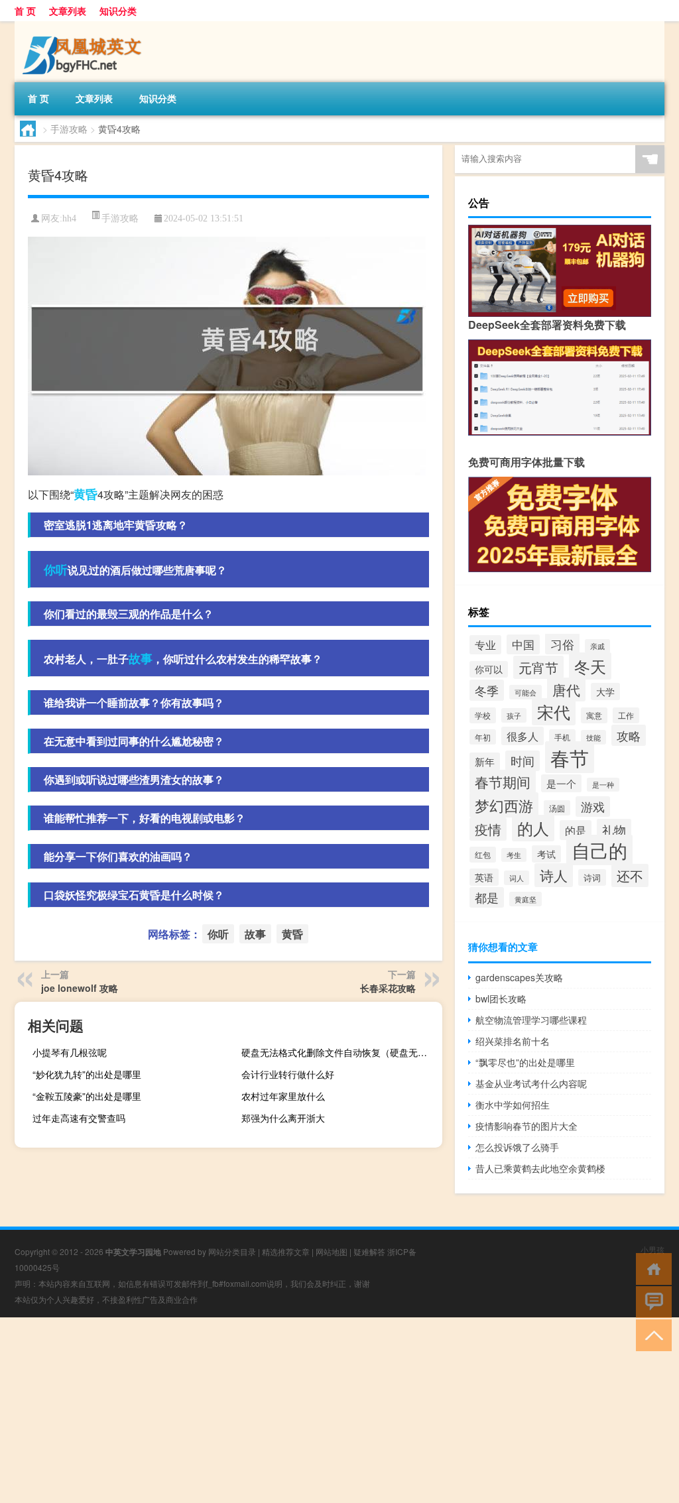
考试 (546, 854)
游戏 (593, 806)
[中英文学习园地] (84, 25)
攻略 (629, 735)
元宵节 (538, 667)
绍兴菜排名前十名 (512, 1041)
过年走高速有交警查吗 (78, 1117)
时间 (522, 760)
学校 (483, 715)
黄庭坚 (525, 899)
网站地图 (331, 1251)
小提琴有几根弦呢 (69, 1052)
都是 (487, 897)
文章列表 (67, 10)
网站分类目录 (232, 1251)
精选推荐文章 (286, 1251)
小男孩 (652, 1249)
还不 (630, 875)
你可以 (489, 669)
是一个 (561, 783)
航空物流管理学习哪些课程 (531, 1019)
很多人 (522, 736)
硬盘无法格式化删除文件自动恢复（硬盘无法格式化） (340, 1052)
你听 (56, 569)
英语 (484, 877)
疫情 (488, 829)
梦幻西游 (504, 804)
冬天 (590, 666)
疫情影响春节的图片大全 (526, 1125)
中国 (523, 644)
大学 (605, 691)
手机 (562, 737)
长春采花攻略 (388, 987)
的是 (575, 830)
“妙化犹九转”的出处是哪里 (86, 1074)
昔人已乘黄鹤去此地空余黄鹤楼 (540, 1168)
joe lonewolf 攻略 (79, 987)
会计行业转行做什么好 (287, 1074)
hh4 (69, 218)
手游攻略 (69, 128)
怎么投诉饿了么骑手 (517, 1147)
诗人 (554, 875)
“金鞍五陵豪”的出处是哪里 (86, 1096)
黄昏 (85, 494)
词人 (516, 877)
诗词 (592, 877)
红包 (483, 855)
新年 (485, 761)
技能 (593, 737)
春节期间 (502, 782)
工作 (626, 715)
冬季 (487, 690)
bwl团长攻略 (500, 998)
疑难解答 (369, 1251)
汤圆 (557, 807)
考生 (514, 855)
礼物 (614, 829)
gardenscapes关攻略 (519, 977)
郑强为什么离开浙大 (283, 1117)
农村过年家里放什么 (283, 1096)
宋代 (553, 711)
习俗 (562, 643)
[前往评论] (651, 1301)
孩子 (514, 715)
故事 (141, 658)
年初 (483, 737)
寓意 (594, 715)
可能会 (525, 692)
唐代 (566, 689)
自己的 (599, 850)
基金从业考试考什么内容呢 (531, 1083)
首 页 (25, 10)
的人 (533, 828)
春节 (569, 757)
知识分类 (118, 10)
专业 (485, 644)
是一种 (603, 785)
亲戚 (597, 646)
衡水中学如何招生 (512, 1104)
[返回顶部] (651, 1334)
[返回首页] (651, 1268)
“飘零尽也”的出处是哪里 (525, 1062)
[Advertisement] (339, 1410)
